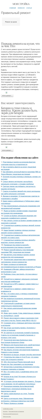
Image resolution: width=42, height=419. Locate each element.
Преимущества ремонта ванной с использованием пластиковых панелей (16, 246)
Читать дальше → (7, 95)
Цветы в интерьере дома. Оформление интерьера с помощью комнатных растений (17, 399)
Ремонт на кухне (11, 22)
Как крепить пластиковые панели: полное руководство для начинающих (18, 255)
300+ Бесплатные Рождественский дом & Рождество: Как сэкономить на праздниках (18, 363)
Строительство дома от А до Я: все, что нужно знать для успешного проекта (20, 358)
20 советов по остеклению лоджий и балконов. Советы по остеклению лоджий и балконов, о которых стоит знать (20, 335)
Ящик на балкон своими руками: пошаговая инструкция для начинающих (19, 212)
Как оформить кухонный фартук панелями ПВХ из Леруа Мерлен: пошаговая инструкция (20, 173)
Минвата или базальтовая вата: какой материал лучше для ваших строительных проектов (20, 346)
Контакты (5, 411)
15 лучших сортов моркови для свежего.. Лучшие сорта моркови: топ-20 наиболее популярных (21, 382)
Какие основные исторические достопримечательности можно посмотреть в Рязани (21, 265)
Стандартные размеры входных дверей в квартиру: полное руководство (18, 241)
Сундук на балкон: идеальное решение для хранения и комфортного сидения (18, 216)
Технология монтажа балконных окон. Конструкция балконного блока (16, 341)
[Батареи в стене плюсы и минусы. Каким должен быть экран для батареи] (21, 147)
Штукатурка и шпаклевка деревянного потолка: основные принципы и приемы (20, 368)
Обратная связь (7, 416)
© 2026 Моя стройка (8, 408)
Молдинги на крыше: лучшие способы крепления (22, 354)
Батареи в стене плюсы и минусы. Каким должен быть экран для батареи (19, 110)
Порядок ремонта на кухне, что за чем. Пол (20, 44)
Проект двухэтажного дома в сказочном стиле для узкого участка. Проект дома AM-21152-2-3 (19, 319)
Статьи (29, 8)
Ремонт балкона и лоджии (13, 403)
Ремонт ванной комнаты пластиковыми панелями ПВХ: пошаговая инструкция (17, 251)
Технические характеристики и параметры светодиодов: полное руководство (18, 260)
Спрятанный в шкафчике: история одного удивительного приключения (18, 304)
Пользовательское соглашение (16, 411)
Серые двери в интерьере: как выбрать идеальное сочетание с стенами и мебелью (17, 182)
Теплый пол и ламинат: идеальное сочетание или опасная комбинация (19, 280)
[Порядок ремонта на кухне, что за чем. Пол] (21, 92)
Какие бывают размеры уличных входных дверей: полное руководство (18, 231)
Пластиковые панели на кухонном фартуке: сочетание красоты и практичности (18, 163)
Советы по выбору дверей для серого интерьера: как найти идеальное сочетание (20, 192)
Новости (21, 8)
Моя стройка (21, 4)
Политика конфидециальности (10, 414)
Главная (12, 8)
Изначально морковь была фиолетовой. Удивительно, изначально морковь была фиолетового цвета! (17, 388)
